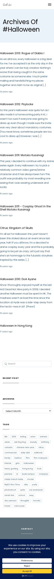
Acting (23, 436)
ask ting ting (20, 442)
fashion (18, 457)
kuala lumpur (28, 473)
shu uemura (10, 500)
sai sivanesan (36, 489)
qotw (22, 489)
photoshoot (10, 489)
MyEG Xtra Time (12, 484)
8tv (6, 436)
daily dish (25, 452)
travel (7, 505)
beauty (33, 442)
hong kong (27, 468)
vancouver (19, 505)
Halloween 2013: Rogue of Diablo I (22, 53)
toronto (36, 500)
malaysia (43, 473)
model (30, 479)
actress (43, 436)
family (7, 457)
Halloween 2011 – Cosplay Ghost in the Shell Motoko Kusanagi (25, 208)
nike (26, 484)
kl (17, 473)
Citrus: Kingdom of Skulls (16, 228)
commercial (10, 452)
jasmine (8, 473)
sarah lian (9, 495)
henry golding (11, 468)
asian (7, 442)
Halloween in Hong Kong (16, 326)
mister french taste (13, 479)
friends (7, 463)
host (39, 468)
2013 (14, 436)
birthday (45, 442)
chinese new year (25, 447)
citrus (41, 447)
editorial (38, 452)
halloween (29, 463)
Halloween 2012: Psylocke (16, 104)
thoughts (25, 500)
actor (33, 436)
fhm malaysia (40, 457)
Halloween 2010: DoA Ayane (18, 279)
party (34, 484)
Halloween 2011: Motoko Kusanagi (22, 155)
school (21, 495)
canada (8, 447)
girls (17, 463)
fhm (28, 457)
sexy (31, 495)
